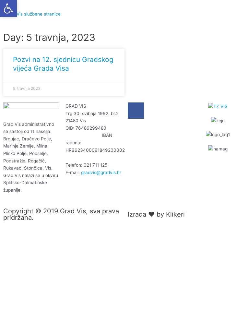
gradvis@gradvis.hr (101, 172)
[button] (8, 8)
